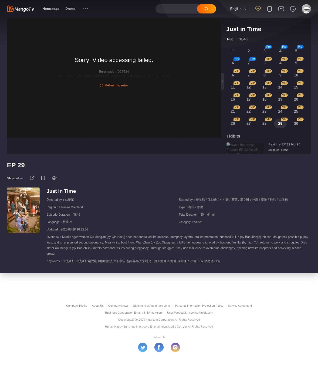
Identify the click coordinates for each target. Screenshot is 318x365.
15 (296, 87)
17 (249, 99)
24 (280, 111)
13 (264, 87)
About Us (98, 305)
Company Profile (76, 305)
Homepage (51, 8)
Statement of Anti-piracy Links (151, 305)
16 (233, 99)
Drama (70, 8)
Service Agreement (240, 305)
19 (280, 99)
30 (296, 123)
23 (264, 111)
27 (249, 123)
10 (296, 75)
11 (233, 87)
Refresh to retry (116, 85)
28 (264, 123)
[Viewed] (293, 12)
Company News (118, 305)
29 (280, 123)
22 (249, 111)
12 (249, 87)
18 (264, 99)
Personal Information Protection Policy (199, 305)
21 (233, 111)
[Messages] (281, 12)
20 (296, 99)
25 (296, 111)
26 (233, 123)
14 (280, 87)
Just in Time (61, 191)
